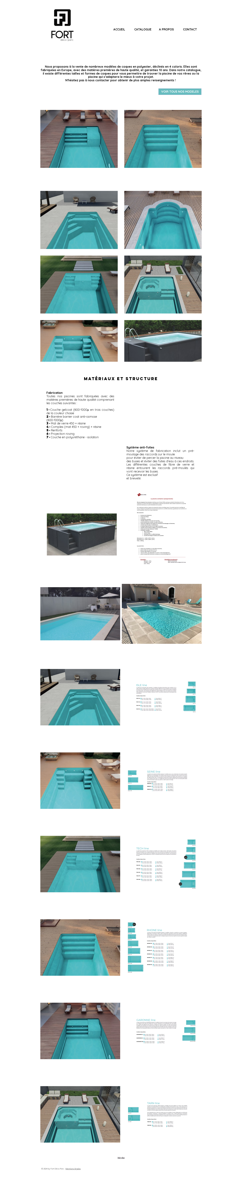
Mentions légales (73, 1168)
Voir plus (121, 1158)
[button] (80, 530)
